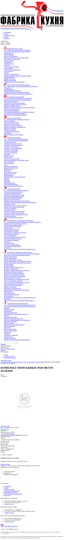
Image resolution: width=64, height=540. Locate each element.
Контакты (7, 38)
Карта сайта (7, 495)
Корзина (3, 349)
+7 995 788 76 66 (8, 504)
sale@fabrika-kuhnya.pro (11, 526)
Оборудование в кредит (11, 492)
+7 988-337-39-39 (9, 513)
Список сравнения (9, 356)
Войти (2, 360)
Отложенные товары (10, 357)
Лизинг (6, 37)
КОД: (2, 375)
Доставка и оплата (9, 35)
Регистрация (8, 360)
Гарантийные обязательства (12, 491)
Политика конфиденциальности (13, 494)
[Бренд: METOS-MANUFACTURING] (4, 430)
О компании (7, 32)
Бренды (6, 34)
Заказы (6, 354)
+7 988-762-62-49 (9, 521)
